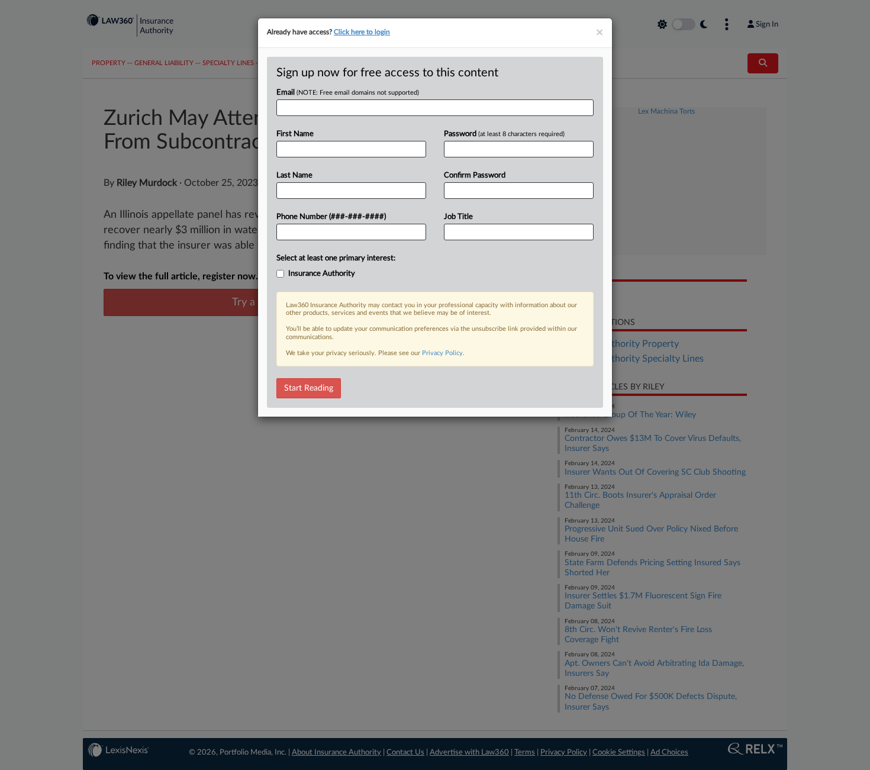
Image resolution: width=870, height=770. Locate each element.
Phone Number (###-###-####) (331, 217)
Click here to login (362, 32)
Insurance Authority (321, 274)
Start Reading (308, 388)
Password (504, 134)
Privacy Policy (442, 353)
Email (347, 92)
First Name (295, 134)
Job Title (458, 217)
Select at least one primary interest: (335, 258)
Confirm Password (474, 175)
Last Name (294, 175)
